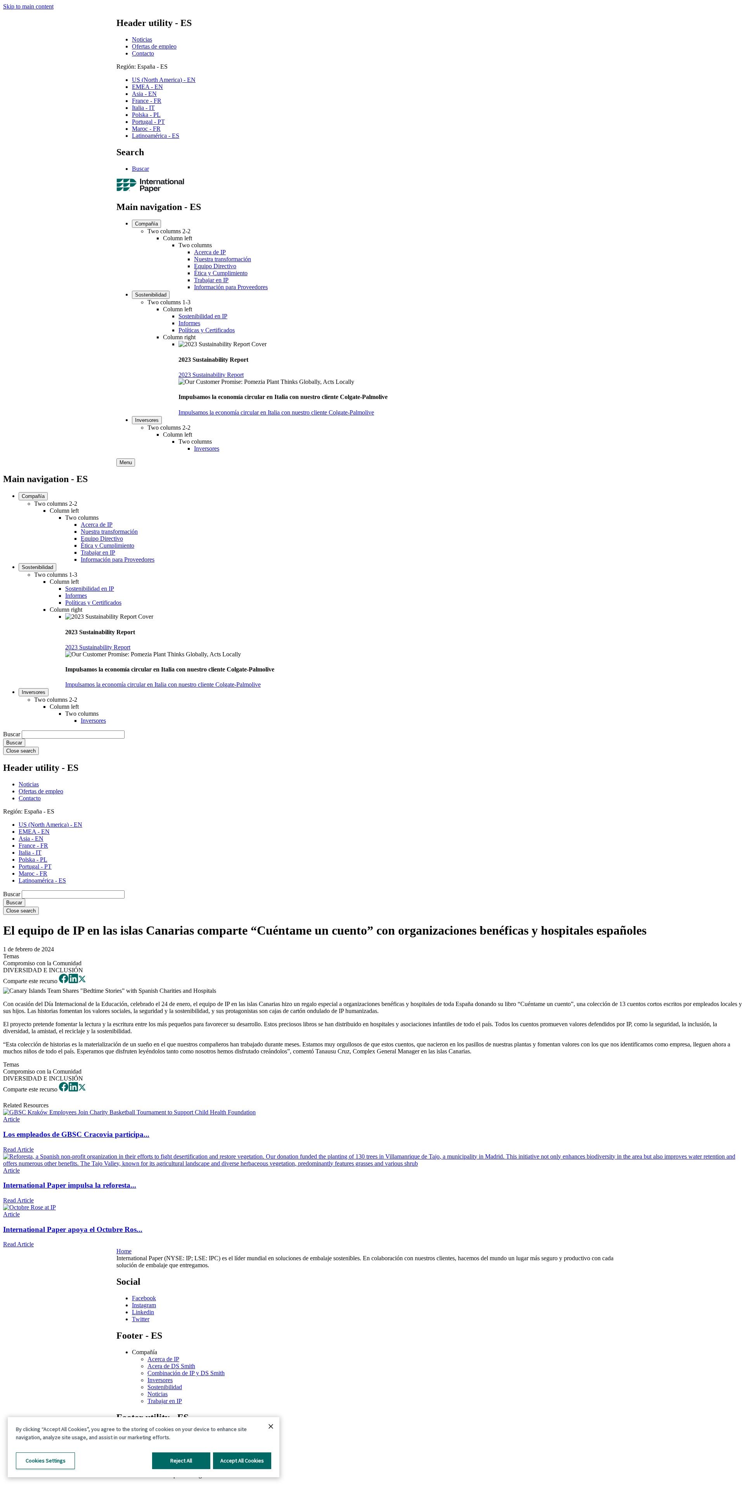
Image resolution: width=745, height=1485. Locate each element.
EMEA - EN (147, 86)
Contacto (143, 53)
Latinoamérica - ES (155, 135)
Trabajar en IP (164, 1401)
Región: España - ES (142, 66)
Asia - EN (144, 93)
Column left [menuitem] (177, 238)
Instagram (144, 1305)
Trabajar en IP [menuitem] (211, 280)
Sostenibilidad (164, 1387)
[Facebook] (63, 981)
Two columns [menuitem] (195, 245)
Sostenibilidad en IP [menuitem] (202, 316)
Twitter (140, 1319)
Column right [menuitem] (179, 337)
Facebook (144, 1298)
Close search (21, 751)
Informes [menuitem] (189, 323)
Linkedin (143, 1312)
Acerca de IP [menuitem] (210, 252)
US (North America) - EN (164, 79)
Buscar (140, 168)
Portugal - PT (148, 121)
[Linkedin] (73, 981)
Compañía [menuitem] (146, 224)
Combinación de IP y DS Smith (186, 1373)
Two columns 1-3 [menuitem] (169, 302)
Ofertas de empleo (154, 46)
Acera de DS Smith (171, 1366)
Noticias (142, 39)
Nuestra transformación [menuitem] (222, 259)
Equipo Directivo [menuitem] (215, 266)
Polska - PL (146, 114)
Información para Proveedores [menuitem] (231, 287)
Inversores (160, 1380)
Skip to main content (28, 6)
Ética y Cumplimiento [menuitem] (221, 273)
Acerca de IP (163, 1359)
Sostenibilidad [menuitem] (150, 295)
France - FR (146, 100)
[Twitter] (82, 981)
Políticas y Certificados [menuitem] (206, 330)
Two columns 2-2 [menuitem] (169, 231)
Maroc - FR (146, 128)
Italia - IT (143, 107)
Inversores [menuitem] (147, 420)
